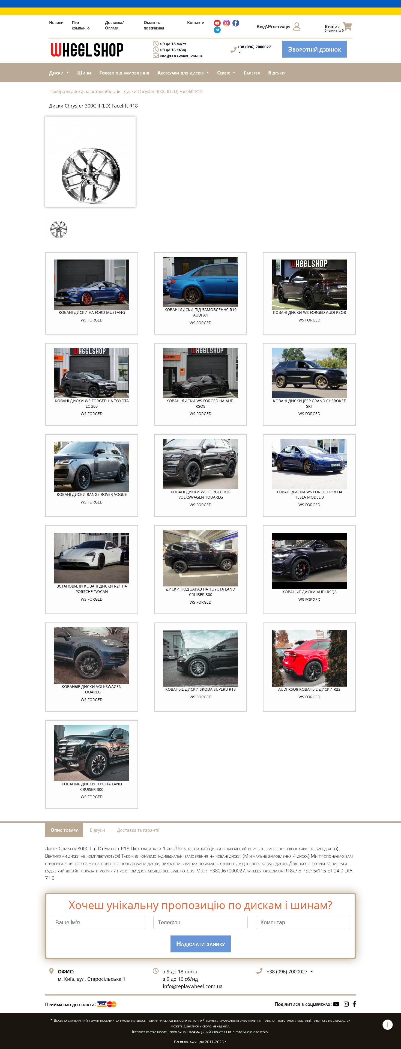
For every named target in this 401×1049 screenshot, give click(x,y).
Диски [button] (57, 72)
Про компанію (81, 25)
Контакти (195, 22)
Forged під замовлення (124, 72)
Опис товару (64, 830)
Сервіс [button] (224, 72)
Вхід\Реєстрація (273, 26)
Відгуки (276, 72)
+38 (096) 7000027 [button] (288, 971)
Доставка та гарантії (138, 830)
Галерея (252, 72)
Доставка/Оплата (114, 25)
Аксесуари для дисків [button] (181, 72)
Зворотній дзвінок (314, 48)
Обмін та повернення (154, 25)
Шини (84, 72)
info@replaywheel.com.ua (181, 55)
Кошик (334, 28)
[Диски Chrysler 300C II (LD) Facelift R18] (90, 161)
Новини (56, 22)
